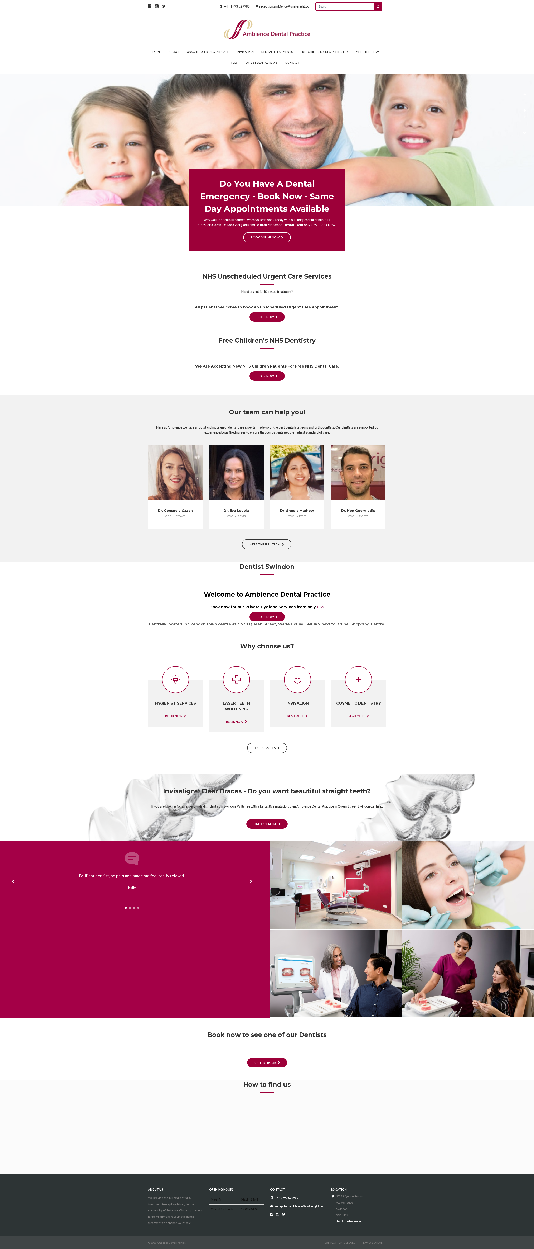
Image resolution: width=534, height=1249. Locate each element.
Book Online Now (265, 237)
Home (156, 51)
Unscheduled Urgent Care (208, 51)
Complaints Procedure (339, 1242)
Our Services (265, 748)
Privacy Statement (374, 1242)
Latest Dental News (261, 62)
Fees (234, 62)
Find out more (265, 824)
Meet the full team (265, 544)
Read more (174, 514)
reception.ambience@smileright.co (284, 6)
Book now (174, 716)
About (174, 51)
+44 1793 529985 (237, 6)
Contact (292, 62)
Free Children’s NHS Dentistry (324, 51)
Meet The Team (367, 51)
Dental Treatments (277, 51)
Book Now (266, 317)
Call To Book (265, 1062)
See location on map (350, 1221)
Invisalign (245, 51)
